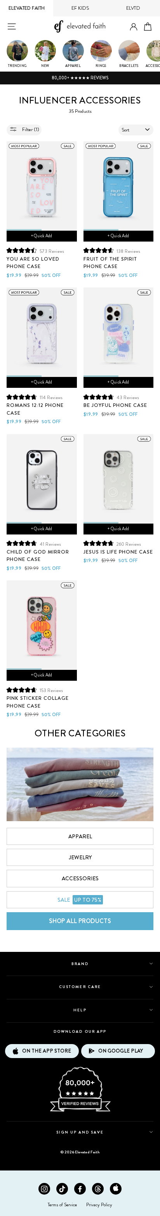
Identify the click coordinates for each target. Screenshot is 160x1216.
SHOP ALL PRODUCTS (80, 920)
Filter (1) (30, 129)
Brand (80, 964)
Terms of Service (62, 1204)
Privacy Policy (99, 1204)
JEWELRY (80, 857)
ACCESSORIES (80, 878)
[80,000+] (80, 1110)
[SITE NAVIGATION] (12, 26)
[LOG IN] (133, 27)
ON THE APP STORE (46, 1051)
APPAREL (80, 836)
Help (79, 1010)
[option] (80, 78)
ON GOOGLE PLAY (120, 1051)
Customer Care (80, 987)
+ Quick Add (41, 236)
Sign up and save (80, 1132)
